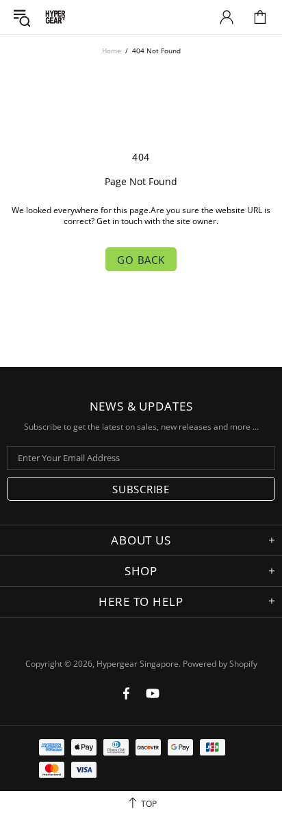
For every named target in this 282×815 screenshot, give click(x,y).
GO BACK (140, 259)
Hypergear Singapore (55, 17)
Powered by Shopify (220, 664)
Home (111, 50)
